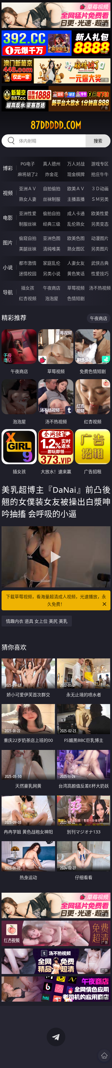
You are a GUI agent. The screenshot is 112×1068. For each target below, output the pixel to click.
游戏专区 (100, 164)
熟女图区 (76, 249)
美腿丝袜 (27, 249)
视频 (8, 193)
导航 (8, 292)
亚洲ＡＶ (27, 188)
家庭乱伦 (51, 263)
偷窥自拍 (27, 238)
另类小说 (51, 273)
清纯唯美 (51, 249)
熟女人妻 (27, 199)
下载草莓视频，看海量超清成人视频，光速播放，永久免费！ (56, 600)
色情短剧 (76, 298)
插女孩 (27, 288)
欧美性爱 (100, 213)
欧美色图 (76, 238)
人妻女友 (76, 263)
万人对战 (76, 164)
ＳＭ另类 (100, 199)
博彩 (8, 168)
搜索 (98, 141)
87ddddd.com (56, 125)
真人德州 (51, 164)
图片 (8, 242)
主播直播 (76, 199)
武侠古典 (100, 263)
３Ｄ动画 (100, 188)
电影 (8, 217)
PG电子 (28, 164)
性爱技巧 (100, 273)
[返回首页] (104, 1055)
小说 (8, 267)
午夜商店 (51, 288)
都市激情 (27, 263)
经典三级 (51, 224)
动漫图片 (100, 238)
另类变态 (100, 224)
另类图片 (100, 249)
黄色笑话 (76, 273)
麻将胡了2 (28, 174)
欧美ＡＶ (76, 188)
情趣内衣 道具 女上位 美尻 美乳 (37, 621)
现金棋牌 (76, 174)
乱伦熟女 (76, 224)
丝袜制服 (51, 199)
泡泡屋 (51, 298)
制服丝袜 (27, 224)
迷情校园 (27, 273)
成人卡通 (76, 213)
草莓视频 (76, 288)
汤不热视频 (100, 288)
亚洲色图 (51, 238)
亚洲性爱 (27, 213)
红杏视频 (27, 298)
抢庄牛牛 (100, 174)
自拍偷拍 (51, 188)
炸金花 (51, 174)
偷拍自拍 (51, 213)
